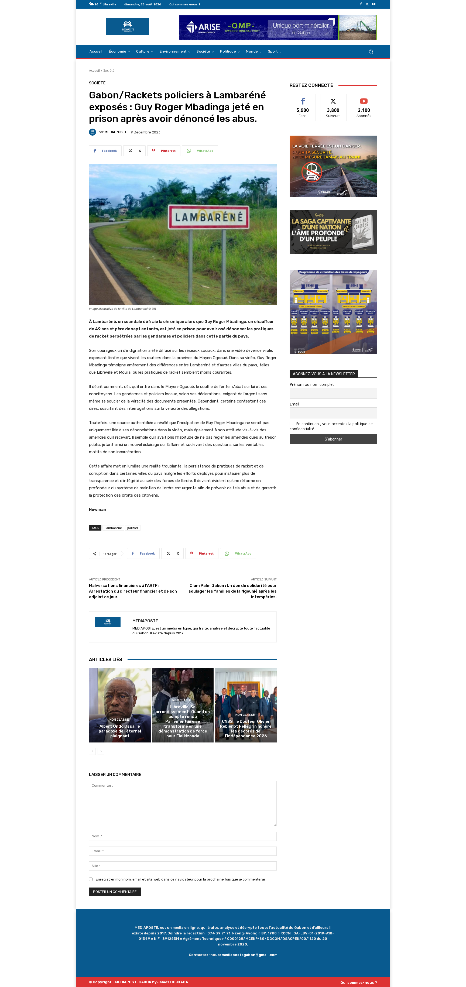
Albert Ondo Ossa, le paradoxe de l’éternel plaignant (120, 731)
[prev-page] (92, 751)
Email (294, 404)
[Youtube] (374, 4)
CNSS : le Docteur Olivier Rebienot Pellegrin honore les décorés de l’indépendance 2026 (246, 728)
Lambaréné (113, 528)
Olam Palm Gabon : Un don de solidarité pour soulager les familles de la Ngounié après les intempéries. (233, 591)
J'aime (303, 98)
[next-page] (101, 751)
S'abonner (364, 98)
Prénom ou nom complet (312, 384)
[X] (367, 4)
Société (108, 70)
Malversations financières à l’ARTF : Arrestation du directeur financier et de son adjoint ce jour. (133, 591)
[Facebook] (361, 4)
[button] (370, 51)
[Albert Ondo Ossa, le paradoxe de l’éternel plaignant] (120, 705)
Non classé (119, 719)
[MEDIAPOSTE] (93, 132)
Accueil (94, 70)
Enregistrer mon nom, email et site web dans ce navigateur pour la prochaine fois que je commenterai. (181, 879)
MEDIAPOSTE (115, 132)
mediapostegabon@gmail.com (249, 955)
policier (132, 528)
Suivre (333, 98)
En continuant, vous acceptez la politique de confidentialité (331, 426)
